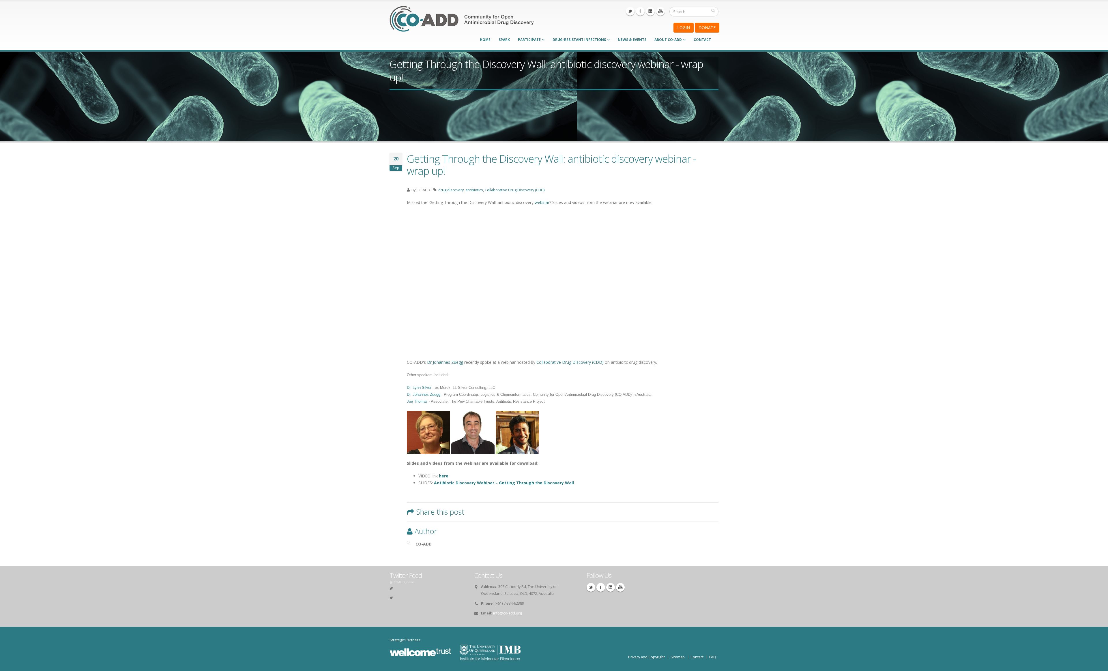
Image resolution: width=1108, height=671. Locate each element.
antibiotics (474, 190)
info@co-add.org (507, 613)
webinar (542, 202)
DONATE (707, 27)
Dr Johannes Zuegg (445, 362)
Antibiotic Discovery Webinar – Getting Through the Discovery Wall (504, 483)
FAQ (712, 657)
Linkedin (650, 11)
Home (485, 39)
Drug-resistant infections (579, 39)
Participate (529, 39)
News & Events (632, 39)
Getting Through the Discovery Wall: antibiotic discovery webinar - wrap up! (551, 164)
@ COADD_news (402, 582)
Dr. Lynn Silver (419, 387)
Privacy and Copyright (646, 657)
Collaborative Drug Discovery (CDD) (514, 190)
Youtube (660, 11)
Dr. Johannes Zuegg (423, 394)
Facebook (640, 11)
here (443, 476)
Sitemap (678, 657)
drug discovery (451, 190)
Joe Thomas (417, 401)
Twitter (630, 11)
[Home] (462, 22)
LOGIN (683, 27)
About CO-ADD (668, 39)
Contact (702, 39)
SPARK (504, 39)
